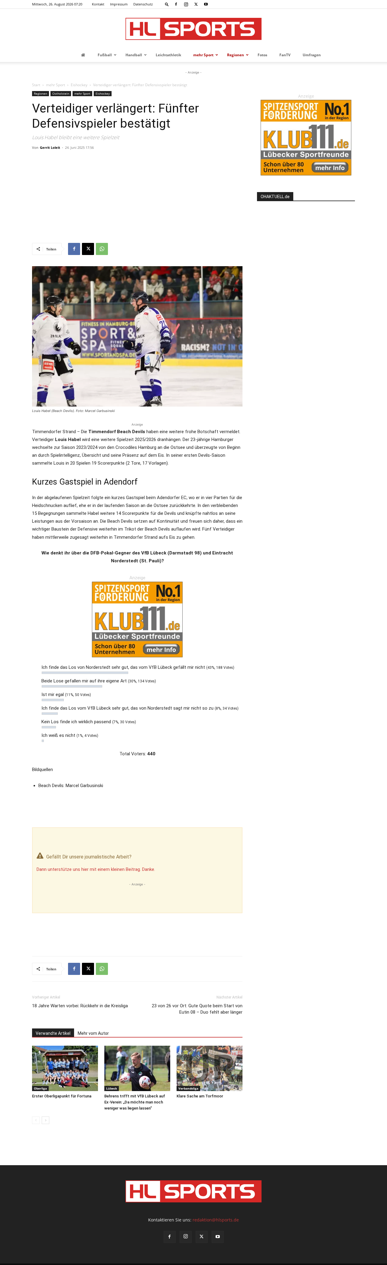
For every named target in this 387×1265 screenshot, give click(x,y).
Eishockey (79, 84)
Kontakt (98, 4)
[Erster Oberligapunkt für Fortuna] (65, 1068)
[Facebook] (175, 4)
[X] (195, 4)
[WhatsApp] (102, 249)
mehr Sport (55, 84)
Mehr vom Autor (93, 1033)
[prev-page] (36, 1120)
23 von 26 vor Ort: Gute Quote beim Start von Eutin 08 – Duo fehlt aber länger (197, 1009)
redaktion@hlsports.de (216, 1220)
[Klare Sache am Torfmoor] (209, 1068)
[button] (166, 4)
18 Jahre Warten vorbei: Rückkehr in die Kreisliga (80, 1005)
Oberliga (40, 1088)
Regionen (40, 93)
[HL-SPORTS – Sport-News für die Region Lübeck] (193, 29)
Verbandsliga (188, 1088)
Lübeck (111, 1088)
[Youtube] (205, 4)
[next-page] (45, 1120)
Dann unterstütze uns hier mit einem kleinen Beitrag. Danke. (96, 869)
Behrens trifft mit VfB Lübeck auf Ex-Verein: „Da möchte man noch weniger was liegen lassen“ (134, 1102)
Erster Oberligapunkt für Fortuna (61, 1096)
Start (36, 84)
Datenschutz (143, 4)
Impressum (119, 4)
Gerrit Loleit (50, 147)
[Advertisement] (137, 197)
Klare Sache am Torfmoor (200, 1096)
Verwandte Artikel (53, 1033)
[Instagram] (185, 4)
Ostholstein (60, 93)
